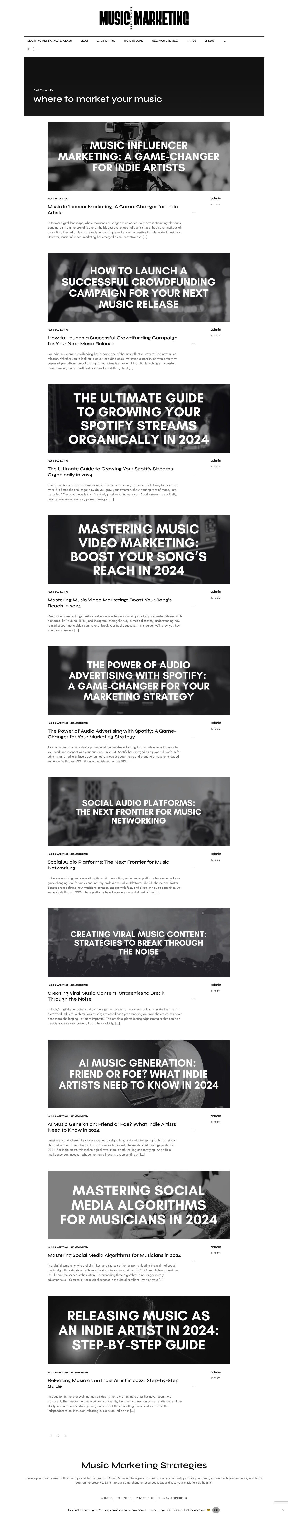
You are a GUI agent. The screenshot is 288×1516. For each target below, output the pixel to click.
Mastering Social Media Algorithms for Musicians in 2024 (114, 1255)
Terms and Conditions (173, 1498)
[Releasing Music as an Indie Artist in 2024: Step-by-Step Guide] (139, 1330)
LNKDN (209, 40)
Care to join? (133, 40)
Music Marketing (58, 198)
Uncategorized (79, 722)
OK (216, 1509)
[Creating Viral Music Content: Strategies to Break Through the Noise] (139, 942)
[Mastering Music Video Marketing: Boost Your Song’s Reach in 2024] (139, 549)
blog (84, 40)
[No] (283, 1510)
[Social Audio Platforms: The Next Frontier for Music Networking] (139, 811)
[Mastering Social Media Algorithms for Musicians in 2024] (139, 1204)
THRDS (191, 40)
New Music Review (165, 40)
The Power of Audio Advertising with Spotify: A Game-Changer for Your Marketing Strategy (112, 734)
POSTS (217, 204)
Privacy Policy (145, 1498)
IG (224, 40)
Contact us (124, 1498)
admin (216, 198)
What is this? (106, 40)
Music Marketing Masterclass (49, 40)
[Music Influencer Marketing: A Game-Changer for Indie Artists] (139, 156)
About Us (106, 1498)
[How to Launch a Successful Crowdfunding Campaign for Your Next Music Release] (139, 287)
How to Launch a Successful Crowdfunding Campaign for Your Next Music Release (112, 341)
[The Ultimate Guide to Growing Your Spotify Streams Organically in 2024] (139, 418)
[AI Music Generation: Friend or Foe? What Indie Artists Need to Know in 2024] (139, 1073)
